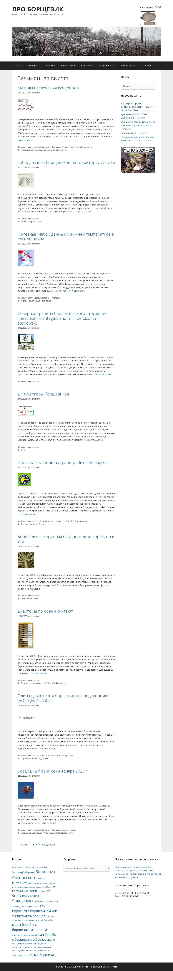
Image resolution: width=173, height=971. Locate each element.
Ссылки (147, 65)
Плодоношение (28, 683)
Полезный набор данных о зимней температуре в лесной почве (66, 236)
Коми (36, 883)
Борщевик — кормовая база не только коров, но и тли (66, 539)
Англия (24, 221)
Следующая (50, 844)
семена (39, 683)
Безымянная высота (30, 147)
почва (42, 300)
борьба (35, 901)
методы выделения (40, 150)
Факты (49, 65)
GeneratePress (110, 966)
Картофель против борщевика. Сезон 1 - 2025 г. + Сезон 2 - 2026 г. (138, 107)
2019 (22, 867)
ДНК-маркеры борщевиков (43, 394)
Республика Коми (24, 891)
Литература (67, 65)
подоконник (43, 758)
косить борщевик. (19, 920)
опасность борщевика (24, 935)
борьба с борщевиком (48, 901)
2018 (18, 867)
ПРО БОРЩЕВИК (37, 9)
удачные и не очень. (28, 950)
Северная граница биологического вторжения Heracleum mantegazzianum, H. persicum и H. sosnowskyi (62, 318)
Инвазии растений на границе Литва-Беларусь (62, 462)
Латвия (52, 883)
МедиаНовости (47, 521)
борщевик (21, 900)
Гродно (33, 524)
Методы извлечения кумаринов (48, 88)
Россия (41, 891)
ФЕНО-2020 (49, 683)
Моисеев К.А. (41, 887)
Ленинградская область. (23, 887)
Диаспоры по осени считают (45, 611)
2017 (14, 867)
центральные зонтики (63, 833)
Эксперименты (105, 65)
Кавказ (30, 883)
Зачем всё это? (128, 65)
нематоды (33, 300)
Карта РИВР (87, 65)
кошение (32, 920)
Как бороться (34, 65)
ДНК (23, 449)
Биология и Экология (50, 147)
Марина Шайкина (29, 758)
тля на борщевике (29, 598)
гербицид (16, 906)
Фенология (61, 683)
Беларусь (25, 524)
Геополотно (41, 878)
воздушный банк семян (31, 833)
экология (17, 955)
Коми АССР (45, 883)
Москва (49, 887)
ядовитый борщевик (39, 954)
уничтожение (43, 950)
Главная (19, 65)
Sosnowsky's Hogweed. (23, 872)
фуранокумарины (58, 150)
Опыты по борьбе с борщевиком (71, 521)
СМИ (48, 891)
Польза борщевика (83, 147)
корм (52, 916)
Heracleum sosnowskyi (36, 867)
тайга (48, 300)
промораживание (44, 947)
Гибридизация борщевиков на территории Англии (66, 162)
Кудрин (24, 300)
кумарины (25, 150)
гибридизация (35, 221)
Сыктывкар (20, 895)
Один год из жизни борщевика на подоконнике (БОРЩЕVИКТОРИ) (63, 698)
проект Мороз (30, 947)
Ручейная (48, 833)
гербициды (26, 906)
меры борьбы (44, 920)
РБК (54, 887)
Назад (22, 844)
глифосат (35, 906)
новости (40, 929)
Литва (41, 524)
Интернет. (19, 883)
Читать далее (25, 139)
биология (34, 895)
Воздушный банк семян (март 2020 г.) (53, 771)
